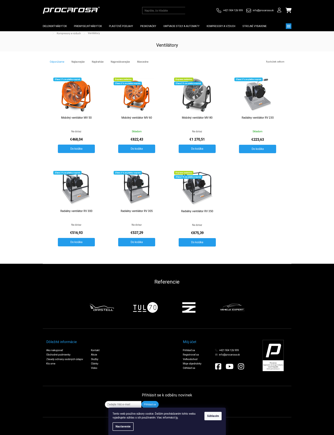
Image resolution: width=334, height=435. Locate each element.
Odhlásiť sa (189, 368)
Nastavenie (123, 426)
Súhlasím (213, 416)
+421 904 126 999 (233, 10)
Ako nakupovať (54, 350)
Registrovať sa (191, 354)
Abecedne (143, 61)
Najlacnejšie (78, 61)
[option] (102, 307)
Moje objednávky (192, 363)
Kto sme (50, 363)
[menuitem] (54, 26)
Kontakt (95, 350)
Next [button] (253, 307)
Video (94, 368)
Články (94, 363)
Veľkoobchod (190, 359)
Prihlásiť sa (189, 350)
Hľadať (188, 10)
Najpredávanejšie (120, 61)
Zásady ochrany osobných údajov (64, 359)
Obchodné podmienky (58, 354)
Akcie (94, 354)
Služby (94, 359)
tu (177, 417)
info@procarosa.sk (263, 10)
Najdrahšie (98, 61)
